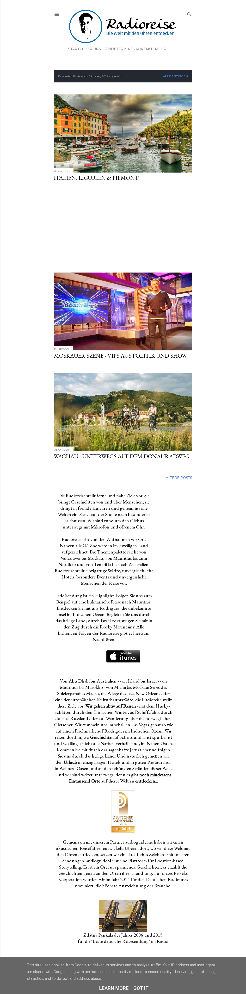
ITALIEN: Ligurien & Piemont (96, 177)
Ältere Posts (179, 478)
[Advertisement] (123, 227)
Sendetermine (118, 49)
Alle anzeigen (175, 76)
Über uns (91, 49)
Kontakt (144, 49)
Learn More (114, 988)
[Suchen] (189, 13)
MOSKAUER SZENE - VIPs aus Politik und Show (120, 355)
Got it (141, 988)
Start (73, 49)
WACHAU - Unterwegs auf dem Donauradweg (121, 456)
